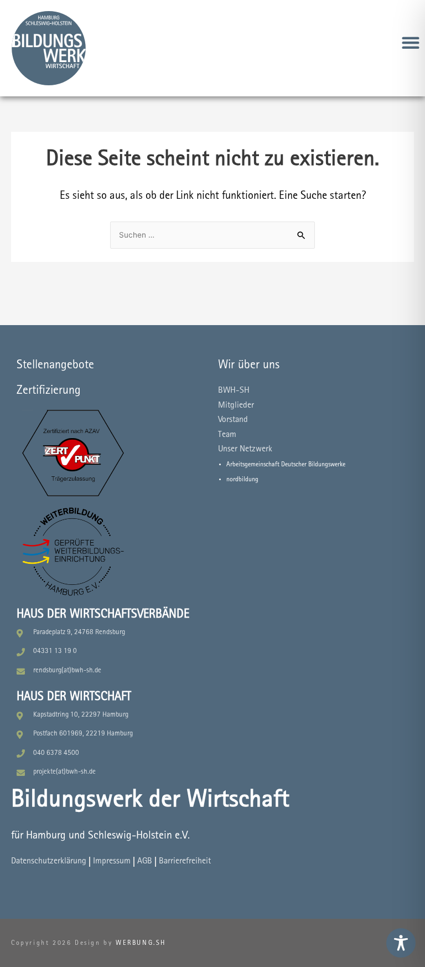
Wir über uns (248, 365)
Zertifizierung (49, 391)
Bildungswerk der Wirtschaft (150, 801)
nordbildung (242, 479)
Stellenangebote (55, 365)
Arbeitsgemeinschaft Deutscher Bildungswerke (285, 464)
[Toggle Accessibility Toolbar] (401, 943)
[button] (411, 42)
